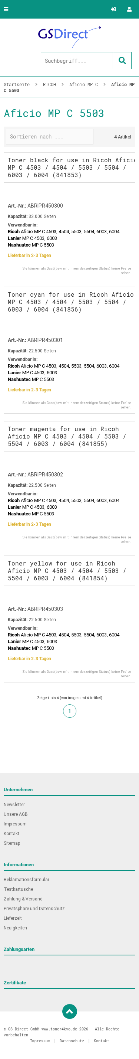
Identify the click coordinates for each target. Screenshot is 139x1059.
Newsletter (14, 804)
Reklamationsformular (26, 879)
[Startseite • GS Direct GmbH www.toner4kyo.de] (69, 37)
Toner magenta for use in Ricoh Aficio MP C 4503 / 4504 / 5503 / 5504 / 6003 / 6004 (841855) (67, 436)
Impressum (15, 824)
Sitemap (12, 843)
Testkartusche (18, 889)
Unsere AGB (16, 814)
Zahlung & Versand (23, 899)
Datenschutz (72, 1041)
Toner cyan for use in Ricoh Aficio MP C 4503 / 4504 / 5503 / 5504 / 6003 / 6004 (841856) (71, 301)
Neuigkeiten (15, 928)
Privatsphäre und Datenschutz (34, 908)
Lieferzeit (13, 918)
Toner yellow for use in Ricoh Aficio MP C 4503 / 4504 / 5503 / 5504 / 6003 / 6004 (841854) (67, 570)
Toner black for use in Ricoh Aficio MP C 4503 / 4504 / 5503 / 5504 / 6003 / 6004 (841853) (73, 167)
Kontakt (11, 833)
